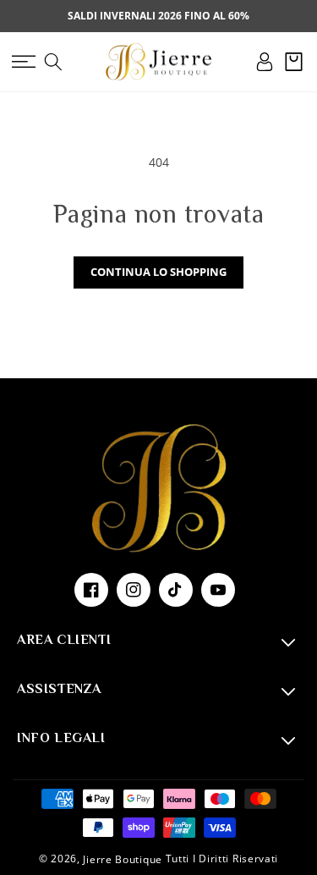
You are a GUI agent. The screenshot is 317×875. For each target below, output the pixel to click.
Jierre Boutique (122, 859)
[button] (23, 61)
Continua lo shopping (158, 271)
